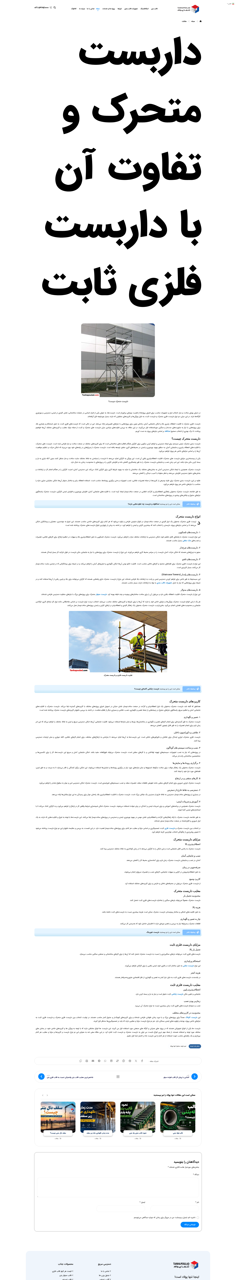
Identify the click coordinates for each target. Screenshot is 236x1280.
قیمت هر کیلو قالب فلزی (62, 1271)
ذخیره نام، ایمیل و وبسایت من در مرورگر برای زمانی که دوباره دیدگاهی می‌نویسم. (164, 1217)
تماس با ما (105, 1271)
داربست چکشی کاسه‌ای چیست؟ (146, 688)
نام (197, 1202)
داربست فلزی (170, 828)
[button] (54, 7)
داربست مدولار (101, 594)
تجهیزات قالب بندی (164, 582)
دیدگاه (196, 1174)
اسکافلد (167, 431)
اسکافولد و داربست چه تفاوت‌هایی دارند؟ (143, 504)
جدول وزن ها (104, 1275)
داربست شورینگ (152, 932)
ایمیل (142, 1202)
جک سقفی (187, 540)
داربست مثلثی (188, 965)
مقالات (176, 1138)
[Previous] (47, 1095)
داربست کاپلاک (191, 1017)
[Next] (43, 1095)
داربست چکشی (177, 994)
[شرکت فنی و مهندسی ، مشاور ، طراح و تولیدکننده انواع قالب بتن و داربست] (188, 9)
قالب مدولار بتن (65, 1275)
